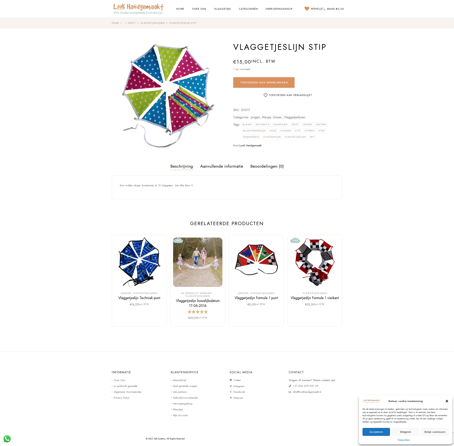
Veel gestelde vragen (185, 386)
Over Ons (119, 380)
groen (307, 124)
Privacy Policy (404, 439)
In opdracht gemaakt (196, 293)
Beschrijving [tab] (181, 166)
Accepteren (376, 431)
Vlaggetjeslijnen (294, 117)
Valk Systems (159, 438)
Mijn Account (180, 415)
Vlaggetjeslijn (295, 137)
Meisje (266, 117)
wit (312, 137)
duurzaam (280, 124)
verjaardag (251, 137)
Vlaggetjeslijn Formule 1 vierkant (315, 298)
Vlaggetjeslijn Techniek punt (139, 298)
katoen (321, 124)
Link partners (180, 392)
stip (297, 130)
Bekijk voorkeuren (434, 431)
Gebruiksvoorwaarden (185, 398)
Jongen (255, 117)
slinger (286, 130)
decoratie (263, 124)
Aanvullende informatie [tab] (221, 166)
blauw (247, 124)
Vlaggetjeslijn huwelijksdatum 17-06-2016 (198, 303)
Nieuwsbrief (179, 380)
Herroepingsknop (183, 404)
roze (273, 130)
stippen (310, 130)
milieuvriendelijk (254, 130)
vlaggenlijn (272, 137)
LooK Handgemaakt (250, 145)
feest (295, 124)
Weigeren (405, 431)
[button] (447, 401)
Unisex (277, 117)
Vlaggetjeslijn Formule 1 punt (256, 298)
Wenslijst (178, 409)
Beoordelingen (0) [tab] (267, 166)
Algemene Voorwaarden (128, 392)
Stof (322, 130)
